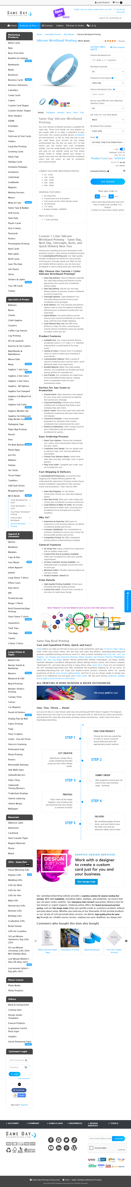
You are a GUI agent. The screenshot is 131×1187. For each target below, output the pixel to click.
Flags (10, 729)
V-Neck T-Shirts (15, 643)
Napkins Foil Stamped (19, 391)
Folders (12, 141)
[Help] (112, 78)
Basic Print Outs (16, 53)
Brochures (13, 75)
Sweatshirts (14, 623)
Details (41, 112)
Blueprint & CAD (16, 678)
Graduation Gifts (16, 921)
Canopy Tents (15, 697)
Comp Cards (14, 95)
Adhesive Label (15, 823)
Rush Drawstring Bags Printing (19, 610)
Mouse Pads (14, 359)
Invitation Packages (17, 167)
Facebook (19, 1090)
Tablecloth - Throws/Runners (16, 786)
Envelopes (13, 126)
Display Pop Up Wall (18, 718)
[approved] (118, 1166)
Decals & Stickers (19, 713)
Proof (92, 137)
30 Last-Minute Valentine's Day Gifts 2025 (18, 939)
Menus (11, 197)
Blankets (12, 552)
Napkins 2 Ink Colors (18, 376)
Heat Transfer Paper (18, 838)
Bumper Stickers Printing (16, 690)
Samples (12, 1036)
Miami (39, 660)
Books (11, 70)
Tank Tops (13, 628)
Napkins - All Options (18, 386)
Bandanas (13, 547)
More (69, 112)
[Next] (84, 70)
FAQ (82, 112)
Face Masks (19, 562)
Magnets (12, 187)
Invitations (13, 172)
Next (126, 941)
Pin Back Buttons (19, 444)
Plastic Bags (14, 450)
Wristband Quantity (98, 66)
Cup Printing (14, 336)
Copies (11, 100)
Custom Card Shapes (18, 105)
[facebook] (51, 1140)
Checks (11, 315)
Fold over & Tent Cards (19, 136)
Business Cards (19, 80)
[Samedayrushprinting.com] (19, 13)
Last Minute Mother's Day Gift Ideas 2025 (19, 961)
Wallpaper (13, 809)
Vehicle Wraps (15, 803)
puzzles (12, 455)
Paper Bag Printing (17, 429)
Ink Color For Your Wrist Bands (103, 115)
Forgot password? (24, 1078)
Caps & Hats (14, 557)
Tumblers (13, 480)
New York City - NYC (112, 654)
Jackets (11, 572)
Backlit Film (14, 660)
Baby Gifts (13, 900)
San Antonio (99, 657)
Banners (19, 673)
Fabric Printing (15, 724)
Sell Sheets (13, 269)
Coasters (12, 325)
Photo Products (15, 990)
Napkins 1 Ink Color (19, 370)
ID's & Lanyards (16, 341)
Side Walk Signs (16, 770)
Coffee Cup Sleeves (17, 330)
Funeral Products (16, 1023)
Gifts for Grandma (17, 931)
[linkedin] (59, 1148)
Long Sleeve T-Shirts (18, 578)
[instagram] (59, 1140)
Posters (11, 238)
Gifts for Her (14, 890)
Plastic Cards (14, 223)
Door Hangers (15, 116)
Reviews (60, 112)
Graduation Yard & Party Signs (17, 1030)
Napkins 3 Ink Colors (18, 381)
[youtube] (51, 1148)
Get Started (107, 181)
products (76, 673)
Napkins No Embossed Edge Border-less (19, 417)
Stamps (11, 465)
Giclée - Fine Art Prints (19, 739)
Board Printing (15, 683)
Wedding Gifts (15, 880)
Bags (10, 48)
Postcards (13, 233)
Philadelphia (119, 657)
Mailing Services (16, 192)
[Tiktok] (74, 1140)
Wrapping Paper (16, 491)
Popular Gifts (19, 875)
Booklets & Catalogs (19, 59)
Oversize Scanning (17, 744)
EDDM (11, 121)
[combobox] (107, 72)
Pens (10, 439)
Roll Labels (13, 254)
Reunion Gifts (15, 911)
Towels (11, 638)
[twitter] (66, 1140)
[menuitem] (12, 25)
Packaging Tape (16, 424)
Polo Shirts (13, 588)
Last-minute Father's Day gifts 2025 (18, 970)
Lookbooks (13, 182)
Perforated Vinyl (16, 749)
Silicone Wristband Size (100, 55)
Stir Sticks (13, 470)
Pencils (11, 434)
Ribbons (12, 460)
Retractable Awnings (18, 765)
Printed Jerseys (15, 598)
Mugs (19, 364)
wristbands (79, 135)
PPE (10, 593)
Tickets (11, 291)
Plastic (11, 848)
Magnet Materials (16, 843)
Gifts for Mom (15, 885)
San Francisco (63, 657)
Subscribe (118, 1139)
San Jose (47, 660)
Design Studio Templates (15, 1016)
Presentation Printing (18, 243)
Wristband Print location (100, 126)
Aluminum (13, 828)
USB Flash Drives (16, 485)
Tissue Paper (14, 475)
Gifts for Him (14, 895)
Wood (11, 853)
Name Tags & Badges (18, 208)
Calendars (13, 90)
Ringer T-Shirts (15, 603)
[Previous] (39, 70)
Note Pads (13, 218)
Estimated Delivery (98, 171)
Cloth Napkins (15, 320)
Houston (74, 657)
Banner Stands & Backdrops (16, 666)
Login (15, 1074)
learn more (97, 665)
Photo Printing (15, 754)
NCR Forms (13, 213)
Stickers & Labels (19, 280)
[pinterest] (66, 1148)
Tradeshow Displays (18, 793)
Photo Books (14, 985)
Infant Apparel (15, 567)
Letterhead (13, 177)
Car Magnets (14, 707)
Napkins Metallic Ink (18, 411)
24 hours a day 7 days (113, 649)
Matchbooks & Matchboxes (15, 352)
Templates (50, 112)
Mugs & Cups (19, 202)
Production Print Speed (100, 78)
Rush (75, 112)
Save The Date (15, 264)
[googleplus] (92, 1159)
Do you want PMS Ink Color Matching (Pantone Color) (106, 102)
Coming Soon (15, 1010)
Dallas (81, 657)
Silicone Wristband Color (101, 89)
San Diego (57, 660)
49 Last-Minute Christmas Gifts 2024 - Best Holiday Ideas (19, 950)
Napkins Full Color (19, 405)
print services (62, 673)
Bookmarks (13, 64)
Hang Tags (13, 157)
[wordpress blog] (74, 1148)
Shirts (11, 274)
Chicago (52, 657)
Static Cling (14, 780)
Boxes (11, 310)
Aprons (11, 542)
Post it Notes (14, 228)
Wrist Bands (19, 495)
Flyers (11, 131)
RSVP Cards (13, 259)
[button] (26, 1067)
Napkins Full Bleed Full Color (19, 398)
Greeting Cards (15, 151)
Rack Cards (13, 249)
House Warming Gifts (18, 870)
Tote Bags (19, 633)
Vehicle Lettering (16, 798)
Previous (35, 941)
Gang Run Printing (17, 146)
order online (81, 676)
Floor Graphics (15, 734)
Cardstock (13, 833)
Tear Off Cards (15, 286)
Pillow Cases (14, 583)
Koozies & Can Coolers (19, 346)
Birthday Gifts (15, 916)
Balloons (12, 305)
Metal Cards (14, 43)
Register (24, 1105)
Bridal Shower (15, 926)
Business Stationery (18, 85)
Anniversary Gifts (16, 905)
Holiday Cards (15, 162)
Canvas (11, 702)
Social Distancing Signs (19, 1042)
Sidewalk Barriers (16, 775)
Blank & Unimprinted (18, 1005)
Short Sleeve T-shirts (19, 617)
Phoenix (109, 657)
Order (39, 649)
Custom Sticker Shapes (19, 110)
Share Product (119, 47)
